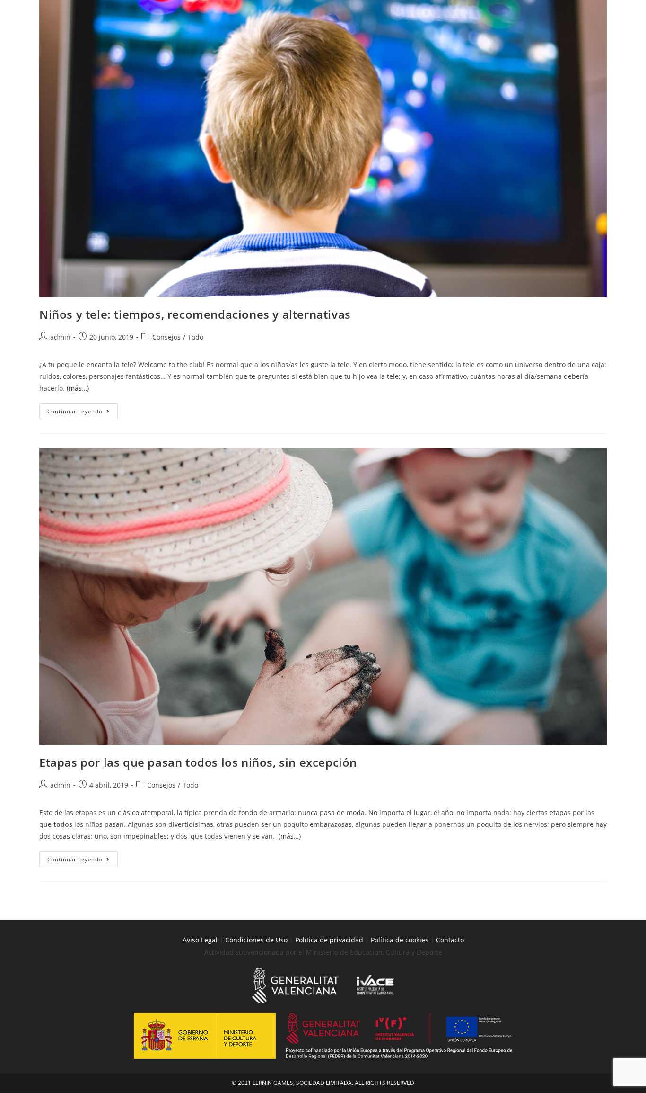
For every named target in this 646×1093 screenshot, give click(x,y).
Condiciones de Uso (256, 939)
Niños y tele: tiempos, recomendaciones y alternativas (195, 314)
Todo (195, 336)
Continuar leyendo (82, 409)
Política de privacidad (329, 939)
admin (60, 336)
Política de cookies (400, 939)
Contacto (450, 939)
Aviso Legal (200, 939)
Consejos (166, 336)
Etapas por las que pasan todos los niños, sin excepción (198, 762)
